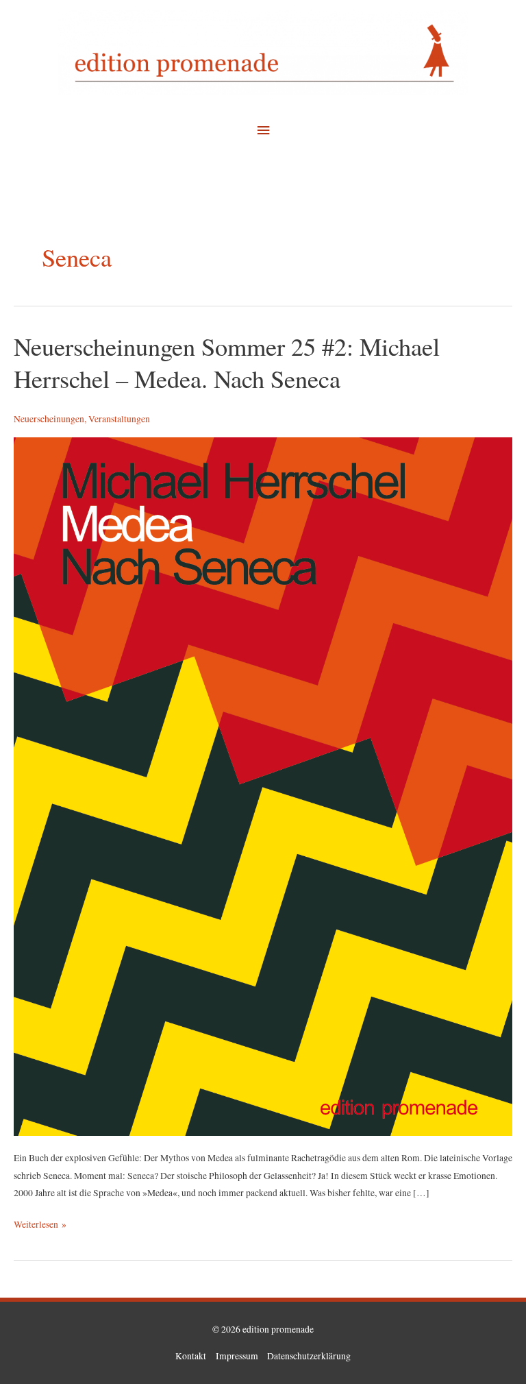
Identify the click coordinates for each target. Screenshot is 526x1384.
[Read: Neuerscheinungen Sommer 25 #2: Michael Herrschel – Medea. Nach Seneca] (263, 785)
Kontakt (190, 1356)
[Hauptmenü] (263, 130)
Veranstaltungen (119, 419)
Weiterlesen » (40, 1223)
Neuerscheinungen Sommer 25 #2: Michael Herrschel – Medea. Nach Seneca (227, 362)
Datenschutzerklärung (309, 1356)
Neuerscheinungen (49, 419)
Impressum (237, 1356)
